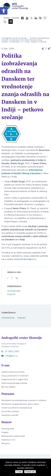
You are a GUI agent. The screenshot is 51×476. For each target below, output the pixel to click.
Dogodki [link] (11, 294)
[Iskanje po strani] (5, 22)
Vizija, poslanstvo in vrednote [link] (14, 376)
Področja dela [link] (7, 429)
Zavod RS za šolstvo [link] (10, 412)
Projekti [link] (4, 432)
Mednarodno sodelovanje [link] (13, 436)
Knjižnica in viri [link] (8, 440)
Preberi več (30, 472)
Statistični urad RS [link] (9, 415)
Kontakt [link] (7, 18)
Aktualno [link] (5, 444)
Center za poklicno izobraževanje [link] (16, 408)
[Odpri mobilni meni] (10, 21)
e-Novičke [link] (15, 18)
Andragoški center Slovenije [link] (14, 38)
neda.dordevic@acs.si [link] (25, 259)
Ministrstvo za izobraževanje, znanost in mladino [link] (23, 400)
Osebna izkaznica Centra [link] (13, 372)
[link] (3, 11)
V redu (19, 472)
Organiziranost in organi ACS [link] (14, 379)
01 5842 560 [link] (12, 351)
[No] (47, 467)
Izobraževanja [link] (13, 291)
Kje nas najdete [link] (8, 387)
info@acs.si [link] (11, 356)
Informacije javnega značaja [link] (14, 383)
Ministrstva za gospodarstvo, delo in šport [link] (20, 404)
